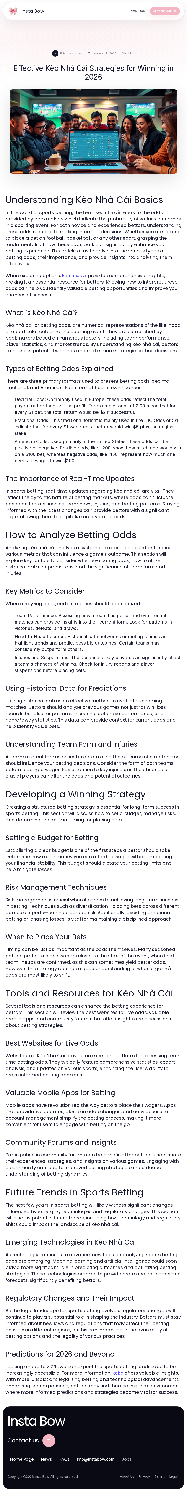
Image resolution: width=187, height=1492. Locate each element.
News (46, 1459)
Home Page (22, 1459)
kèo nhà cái (74, 275)
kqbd (117, 1373)
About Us (127, 1476)
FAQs (64, 1459)
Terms (160, 1476)
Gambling (128, 53)
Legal (173, 1476)
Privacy (144, 1476)
